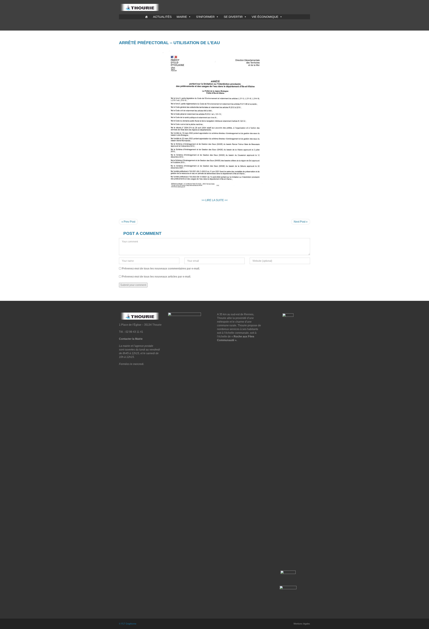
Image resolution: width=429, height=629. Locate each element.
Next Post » (301, 221)
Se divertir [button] (233, 16)
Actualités (162, 16)
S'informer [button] (205, 16)
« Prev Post (128, 221)
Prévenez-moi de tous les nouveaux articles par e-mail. (156, 276)
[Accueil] (146, 16)
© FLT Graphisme (127, 623)
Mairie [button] (182, 16)
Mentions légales (302, 623)
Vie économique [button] (265, 16)
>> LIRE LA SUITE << (215, 200)
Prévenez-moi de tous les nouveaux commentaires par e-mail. (161, 268)
